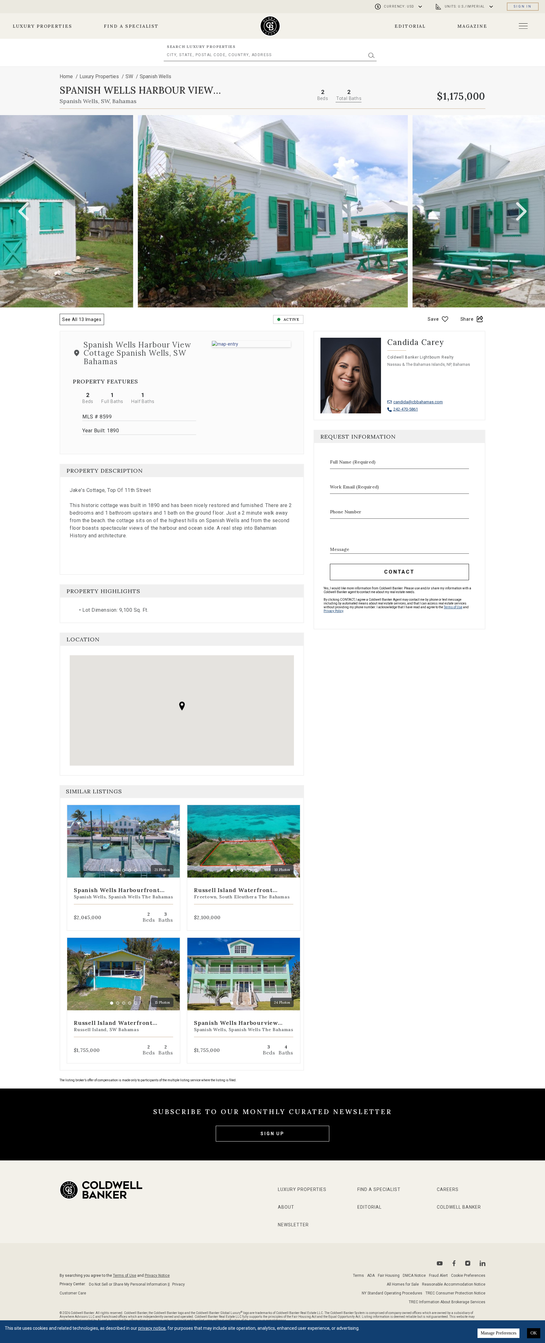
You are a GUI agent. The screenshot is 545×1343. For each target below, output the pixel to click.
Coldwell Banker (459, 1207)
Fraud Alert (438, 1275)
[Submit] (371, 55)
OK (533, 1333)
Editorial (410, 26)
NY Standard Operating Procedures (392, 1293)
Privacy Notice (157, 1275)
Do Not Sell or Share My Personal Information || (129, 1284)
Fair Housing (389, 1275)
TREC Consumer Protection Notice (455, 1293)
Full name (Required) (352, 462)
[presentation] (23, 211)
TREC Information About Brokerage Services (447, 1302)
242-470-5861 (405, 409)
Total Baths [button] (349, 98)
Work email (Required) (354, 487)
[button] (251, 344)
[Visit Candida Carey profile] (399, 382)
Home (66, 76)
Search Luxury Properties (201, 46)
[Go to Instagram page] (467, 1263)
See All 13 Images (82, 319)
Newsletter (293, 1224)
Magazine (472, 26)
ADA (371, 1275)
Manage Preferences (498, 1333)
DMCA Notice (414, 1275)
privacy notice (152, 1328)
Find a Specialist (131, 26)
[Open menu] (523, 26)
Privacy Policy (333, 611)
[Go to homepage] (270, 26)
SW (130, 76)
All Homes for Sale (403, 1284)
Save (433, 319)
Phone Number (345, 512)
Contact (399, 572)
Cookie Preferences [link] (468, 1275)
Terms (358, 1275)
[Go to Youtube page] (440, 1263)
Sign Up (272, 1133)
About (286, 1207)
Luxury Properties (42, 26)
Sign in (523, 6)
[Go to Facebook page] (454, 1263)
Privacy (178, 1284)
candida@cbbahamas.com (418, 402)
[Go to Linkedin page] (482, 1263)
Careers (448, 1189)
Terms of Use (453, 607)
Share (467, 319)
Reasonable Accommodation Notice (453, 1284)
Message (339, 549)
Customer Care (73, 1293)
